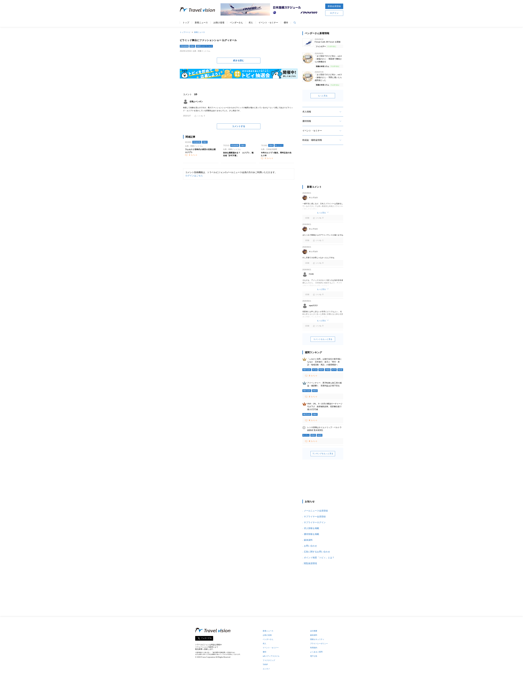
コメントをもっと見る (322, 339)
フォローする (206, 638)
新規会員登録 (334, 6)
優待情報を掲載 (311, 534)
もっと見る (323, 96)
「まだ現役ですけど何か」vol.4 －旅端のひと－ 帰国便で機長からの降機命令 (328, 59)
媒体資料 (308, 540)
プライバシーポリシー (319, 644)
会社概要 (313, 631)
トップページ (185, 32)
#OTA (334, 370)
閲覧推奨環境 (310, 563)
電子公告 (313, 656)
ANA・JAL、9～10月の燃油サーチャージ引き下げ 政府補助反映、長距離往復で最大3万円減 (324, 406)
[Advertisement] (322, 167)
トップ (186, 23)
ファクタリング (269, 660)
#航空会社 (307, 414)
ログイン (334, 13)
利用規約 (313, 648)
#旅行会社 (307, 370)
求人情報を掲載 (311, 528)
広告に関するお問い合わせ (317, 552)
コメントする (238, 126)
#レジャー (279, 145)
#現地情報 (184, 46)
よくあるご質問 (316, 652)
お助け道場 (218, 23)
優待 (286, 23)
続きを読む (238, 60)
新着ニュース (201, 23)
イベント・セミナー (268, 23)
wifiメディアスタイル (271, 656)
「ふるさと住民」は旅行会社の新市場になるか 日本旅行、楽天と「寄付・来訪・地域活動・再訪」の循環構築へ (324, 362)
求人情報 (306, 112)
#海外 (192, 46)
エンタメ (266, 669)
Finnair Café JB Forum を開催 (327, 42)
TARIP (265, 665)
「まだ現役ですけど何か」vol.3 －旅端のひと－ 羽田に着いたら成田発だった (328, 77)
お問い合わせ (310, 546)
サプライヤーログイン (315, 522)
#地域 (328, 370)
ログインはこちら (194, 175)
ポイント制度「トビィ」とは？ (319, 557)
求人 (251, 23)
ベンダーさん (236, 23)
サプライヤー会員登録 (315, 516)
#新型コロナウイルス (204, 46)
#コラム (306, 435)
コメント (193, 155)
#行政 (315, 370)
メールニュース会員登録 (316, 511)
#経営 (340, 370)
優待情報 (306, 121)
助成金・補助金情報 (312, 140)
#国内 (321, 370)
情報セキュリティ (317, 639)
